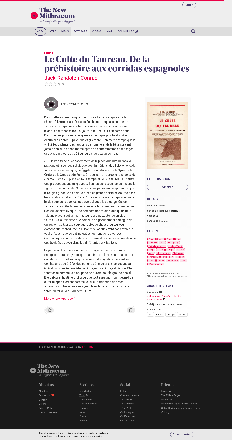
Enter (189, 5)
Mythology (178, 253)
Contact (43, 399)
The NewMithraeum (51, 368)
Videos (97, 31)
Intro (52, 31)
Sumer (161, 260)
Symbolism (172, 260)
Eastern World (175, 246)
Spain (151, 260)
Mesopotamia (163, 253)
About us (43, 391)
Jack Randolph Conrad (71, 78)
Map (110, 31)
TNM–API (125, 408)
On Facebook (127, 416)
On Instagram (127, 412)
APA (150, 314)
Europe (170, 250)
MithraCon (166, 399)
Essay (160, 250)
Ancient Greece (156, 239)
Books (82, 416)
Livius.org (166, 391)
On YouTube (127, 420)
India (151, 253)
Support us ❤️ (46, 395)
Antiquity (153, 243)
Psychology (167, 257)
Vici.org (165, 412)
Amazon (167, 187)
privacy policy (95, 436)
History (180, 250)
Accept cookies (182, 434)
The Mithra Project (171, 395)
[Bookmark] (131, 310)
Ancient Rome (173, 239)
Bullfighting (173, 243)
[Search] (193, 31)
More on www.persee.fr (60, 298)
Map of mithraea (88, 403)
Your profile (126, 399)
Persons (83, 408)
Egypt (151, 250)
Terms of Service (48, 412)
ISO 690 (182, 314)
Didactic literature (157, 246)
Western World (155, 264)
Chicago (171, 314)
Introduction (85, 391)
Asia (162, 243)
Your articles (127, 403)
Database (80, 31)
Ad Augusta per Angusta (58, 22)
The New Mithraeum (57, 13)
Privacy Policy (46, 408)
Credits (42, 403)
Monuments (85, 399)
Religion (180, 257)
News (65, 31)
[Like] (49, 310)
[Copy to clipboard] (164, 299)
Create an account (130, 395)
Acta (40, 31)
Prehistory (153, 257)
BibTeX (159, 314)
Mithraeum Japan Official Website (179, 403)
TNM (183, 260)
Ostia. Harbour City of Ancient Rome (180, 408)
